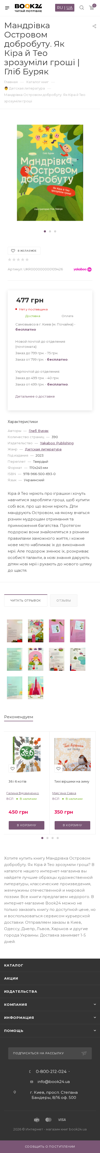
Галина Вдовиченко (22, 793)
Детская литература (43, 449)
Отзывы (63, 600)
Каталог (13, 965)
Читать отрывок (26, 600)
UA (69, 7)
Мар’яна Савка (64, 793)
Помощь (14, 1031)
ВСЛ (9, 799)
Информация (19, 1018)
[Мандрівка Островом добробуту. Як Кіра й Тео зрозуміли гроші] (14, 631)
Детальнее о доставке (35, 396)
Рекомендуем (18, 716)
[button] (44, 231)
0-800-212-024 (51, 1072)
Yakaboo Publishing (57, 443)
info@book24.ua (54, 1081)
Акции (11, 978)
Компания (15, 1004)
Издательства (20, 991)
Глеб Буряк (38, 431)
